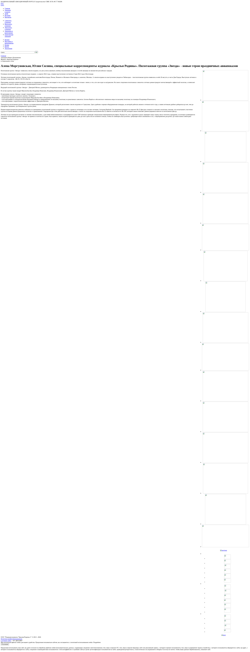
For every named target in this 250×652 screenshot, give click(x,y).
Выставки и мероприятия (9, 42)
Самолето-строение (8, 21)
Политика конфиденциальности (11, 639)
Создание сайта (6, 640)
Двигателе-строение (8, 28)
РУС (2, 3)
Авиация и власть (8, 11)
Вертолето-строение (8, 25)
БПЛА (7, 47)
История (7, 15)
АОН (6, 14)
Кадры (7, 45)
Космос (7, 40)
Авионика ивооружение (9, 32)
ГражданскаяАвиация (9, 35)
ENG (2, 5)
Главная (7, 8)
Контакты (8, 17)
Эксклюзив (8, 48)
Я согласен (5, 644)
